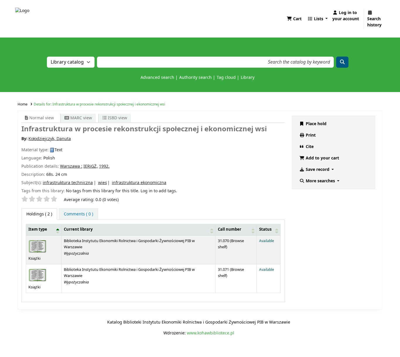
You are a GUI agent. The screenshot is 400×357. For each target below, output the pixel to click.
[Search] (342, 62)
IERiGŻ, (90, 166)
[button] (294, 18)
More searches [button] (320, 181)
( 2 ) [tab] (39, 214)
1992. (104, 166)
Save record (318, 169)
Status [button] (265, 229)
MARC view (80, 118)
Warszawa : (71, 166)
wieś (102, 183)
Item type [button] (37, 229)
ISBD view (117, 118)
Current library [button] (78, 229)
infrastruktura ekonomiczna (139, 183)
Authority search (195, 77)
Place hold (316, 124)
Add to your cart (322, 158)
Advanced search (157, 77)
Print (310, 135)
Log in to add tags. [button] (159, 191)
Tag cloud (226, 77)
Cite (309, 147)
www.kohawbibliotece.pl (210, 333)
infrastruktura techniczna (68, 183)
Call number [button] (229, 229)
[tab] (78, 214)
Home (23, 104)
